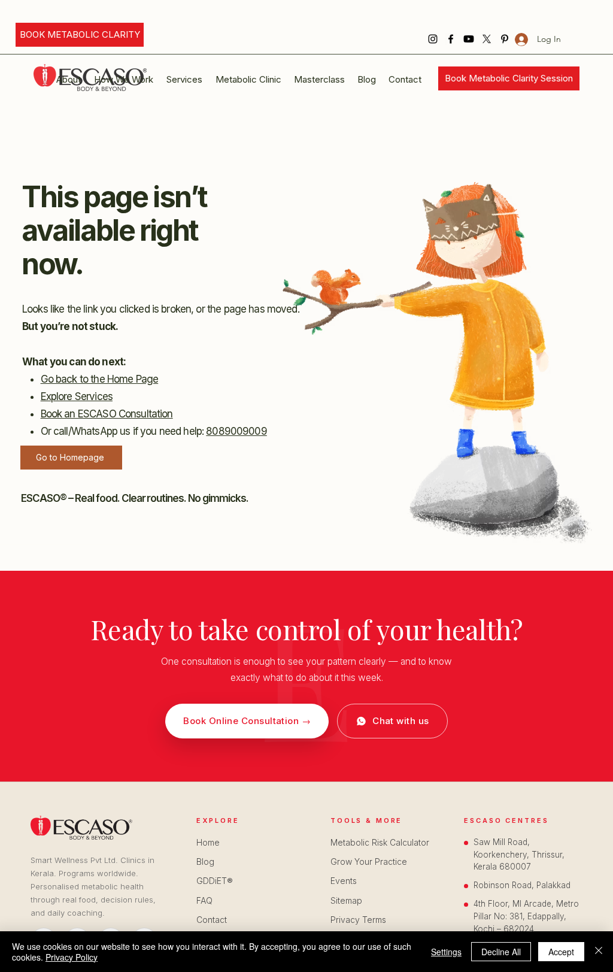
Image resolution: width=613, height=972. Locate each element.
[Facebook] (451, 39)
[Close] (598, 951)
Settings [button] (446, 952)
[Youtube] (469, 39)
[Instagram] (433, 39)
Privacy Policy (71, 957)
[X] (487, 39)
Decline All (501, 952)
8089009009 (236, 431)
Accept (561, 952)
